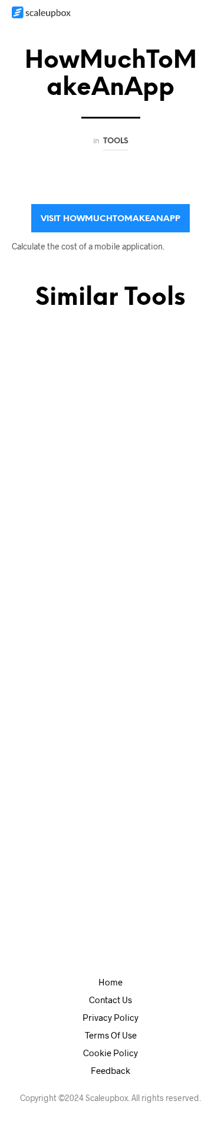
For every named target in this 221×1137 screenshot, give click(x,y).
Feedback (110, 1070)
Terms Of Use (111, 1035)
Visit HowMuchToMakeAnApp (110, 219)
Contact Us (110, 999)
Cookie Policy (110, 1052)
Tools (115, 141)
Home (110, 982)
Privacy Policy (110, 1017)
